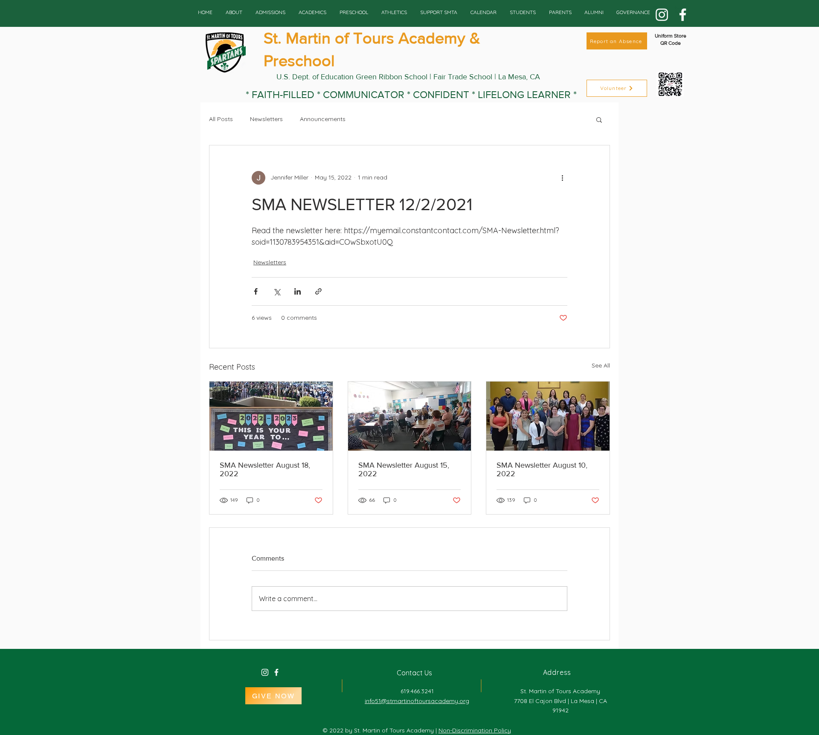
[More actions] (562, 178)
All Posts (221, 119)
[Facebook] (682, 14)
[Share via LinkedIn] (297, 291)
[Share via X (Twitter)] (277, 291)
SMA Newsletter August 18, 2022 (265, 469)
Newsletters (266, 119)
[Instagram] (661, 14)
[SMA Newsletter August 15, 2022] (409, 416)
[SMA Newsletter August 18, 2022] (271, 416)
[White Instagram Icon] (265, 672)
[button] (599, 119)
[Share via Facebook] (256, 291)
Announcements (323, 119)
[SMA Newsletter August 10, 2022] (548, 416)
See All (601, 365)
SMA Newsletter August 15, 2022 (403, 469)
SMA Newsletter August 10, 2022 (542, 469)
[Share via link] (318, 291)
